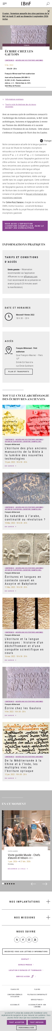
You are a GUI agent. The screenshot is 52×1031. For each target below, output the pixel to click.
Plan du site (15, 989)
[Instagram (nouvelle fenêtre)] (29, 939)
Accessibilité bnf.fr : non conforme (37, 1006)
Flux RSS (37, 989)
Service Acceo (23, 976)
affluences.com (30, 276)
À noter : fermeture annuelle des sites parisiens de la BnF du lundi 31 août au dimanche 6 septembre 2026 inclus (25, 16)
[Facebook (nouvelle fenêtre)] (23, 939)
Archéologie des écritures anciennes (29, 60)
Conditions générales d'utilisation (14, 995)
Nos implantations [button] (24, 901)
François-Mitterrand (13, 73)
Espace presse (25, 965)
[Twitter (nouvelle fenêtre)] (17, 939)
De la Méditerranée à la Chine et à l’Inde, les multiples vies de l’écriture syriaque (23, 765)
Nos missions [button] (24, 917)
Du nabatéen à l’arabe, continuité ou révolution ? (25, 517)
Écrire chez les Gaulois (23, 708)
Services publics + (37, 1000)
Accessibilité (14, 1005)
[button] (46, 140)
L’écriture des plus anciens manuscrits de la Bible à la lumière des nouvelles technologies (26, 453)
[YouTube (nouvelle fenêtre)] (35, 939)
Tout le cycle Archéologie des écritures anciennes (20, 105)
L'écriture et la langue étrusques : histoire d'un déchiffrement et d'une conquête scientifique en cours (24, 646)
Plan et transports (18, 371)
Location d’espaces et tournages (25, 970)
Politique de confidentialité (37, 994)
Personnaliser (26, 1028)
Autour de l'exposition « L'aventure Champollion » (23, 441)
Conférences (9, 60)
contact (25, 959)
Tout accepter (16, 1022)
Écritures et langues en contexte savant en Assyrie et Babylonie (23, 580)
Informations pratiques (14, 99)
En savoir (10, 466)
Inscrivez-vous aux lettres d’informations (26, 951)
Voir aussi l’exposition (24, 226)
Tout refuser (37, 1022)
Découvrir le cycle (17, 869)
